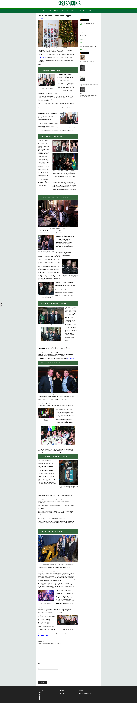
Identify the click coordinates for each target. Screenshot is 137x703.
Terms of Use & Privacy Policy (85, 693)
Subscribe (62, 690)
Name (39, 658)
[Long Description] (46, 294)
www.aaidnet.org (63, 297)
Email (39, 663)
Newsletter (62, 693)
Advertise (81, 690)
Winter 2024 (40, 18)
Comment (40, 646)
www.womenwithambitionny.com (45, 132)
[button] (95, 11)
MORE (81, 24)
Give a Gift (62, 691)
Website (39, 668)
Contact (81, 691)
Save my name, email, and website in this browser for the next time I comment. (53, 674)
